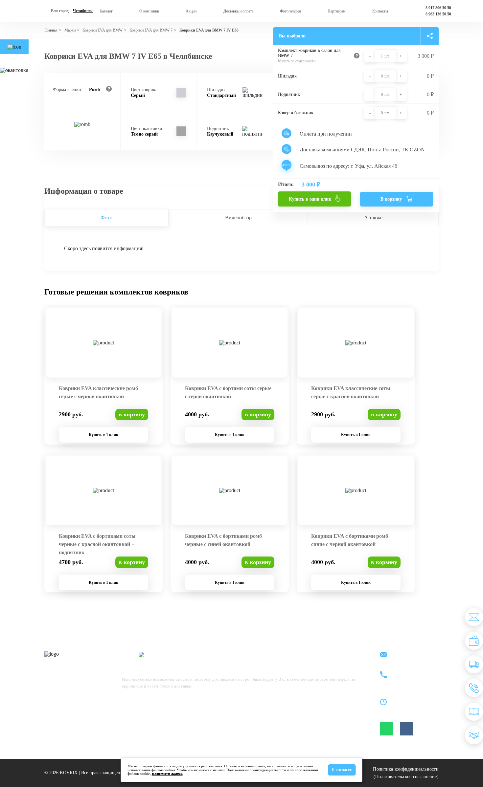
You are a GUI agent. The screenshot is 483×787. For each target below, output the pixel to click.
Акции (191, 11)
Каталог (106, 11)
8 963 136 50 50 (438, 14)
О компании (149, 11)
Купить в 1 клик (103, 434)
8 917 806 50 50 (438, 8)
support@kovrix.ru (410, 655)
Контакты (380, 11)
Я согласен (342, 769)
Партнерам (337, 11)
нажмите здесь (167, 774)
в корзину (132, 414)
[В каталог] (474, 712)
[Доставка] (474, 664)
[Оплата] (474, 641)
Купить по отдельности (296, 61)
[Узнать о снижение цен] (474, 617)
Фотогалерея (290, 11)
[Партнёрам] (474, 735)
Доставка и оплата (238, 11)
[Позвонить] (474, 688)
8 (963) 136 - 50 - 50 (412, 678)
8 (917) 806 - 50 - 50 (412, 671)
